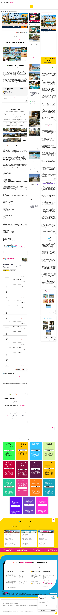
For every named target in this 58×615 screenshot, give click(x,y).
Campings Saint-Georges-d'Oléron (10, 544)
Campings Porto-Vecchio (9, 540)
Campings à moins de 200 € (10, 575)
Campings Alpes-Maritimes (43, 539)
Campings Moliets (8, 538)
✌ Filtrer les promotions (22, 578)
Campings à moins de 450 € (11, 581)
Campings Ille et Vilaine (25, 545)
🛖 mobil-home (22, 32)
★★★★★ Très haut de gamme (36, 577)
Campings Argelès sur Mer (9, 535)
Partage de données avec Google (44, 606)
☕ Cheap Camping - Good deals (36, 584)
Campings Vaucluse (42, 543)
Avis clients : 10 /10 (21, 587)
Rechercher (31, 7)
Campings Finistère (25, 543)
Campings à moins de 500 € (10, 582)
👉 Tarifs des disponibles (10, 245)
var (20, 35)
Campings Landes (25, 535)
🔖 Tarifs (17, 32)
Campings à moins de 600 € (10, 584)
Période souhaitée (18, 5)
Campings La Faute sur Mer (9, 542)
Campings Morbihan (25, 542)
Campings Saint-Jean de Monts (10, 545)
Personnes (24, 5)
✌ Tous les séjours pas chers (35, 583)
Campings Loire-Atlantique (26, 540)
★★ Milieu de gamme (34, 574)
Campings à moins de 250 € (11, 576)
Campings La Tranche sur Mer (10, 543)
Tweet (10, 98)
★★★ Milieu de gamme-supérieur (36, 575)
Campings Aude (41, 538)
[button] (56, 613)
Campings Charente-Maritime (26, 538)
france (4, 35)
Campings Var (41, 540)
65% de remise (21, 577)
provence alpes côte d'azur (12, 35)
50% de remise (21, 576)
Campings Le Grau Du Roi (9, 539)
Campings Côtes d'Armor (26, 544)
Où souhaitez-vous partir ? (4, 5)
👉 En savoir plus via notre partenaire (11, 244)
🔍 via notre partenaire (21, 98)
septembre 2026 (5, 270)
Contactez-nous (46, 578)
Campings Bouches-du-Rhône (43, 542)
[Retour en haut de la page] (26, 100)
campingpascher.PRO (34, 581)
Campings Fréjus (8, 534)
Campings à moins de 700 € (11, 587)
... (31, 578)
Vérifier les (8, 389)
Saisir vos (17, 389)
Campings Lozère (41, 544)
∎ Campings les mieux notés (23, 581)
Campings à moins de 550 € (10, 583)
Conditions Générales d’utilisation (21, 609)
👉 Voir (12, 246)
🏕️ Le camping (18, 369)
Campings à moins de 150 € (11, 574)
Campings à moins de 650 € (10, 586)
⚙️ (26, 32)
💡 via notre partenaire (19, 421)
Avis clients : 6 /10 (21, 582)
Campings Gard (41, 535)
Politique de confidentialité (47, 574)
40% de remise (21, 575)
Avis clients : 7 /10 (21, 583)
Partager (8, 98)
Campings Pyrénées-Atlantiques (27, 539)
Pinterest (13, 98)
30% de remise (21, 574)
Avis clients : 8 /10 (21, 584)
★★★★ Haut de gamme (34, 576)
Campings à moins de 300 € (10, 577)
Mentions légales (46, 577)
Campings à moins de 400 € (10, 580)
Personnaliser (43, 610)
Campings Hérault (41, 534)
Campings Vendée (25, 534)
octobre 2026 (12, 270)
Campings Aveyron (42, 545)
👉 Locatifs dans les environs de (14, 247)
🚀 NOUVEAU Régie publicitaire (36, 580)
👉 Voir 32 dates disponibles (10, 85)
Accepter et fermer (52, 610)
